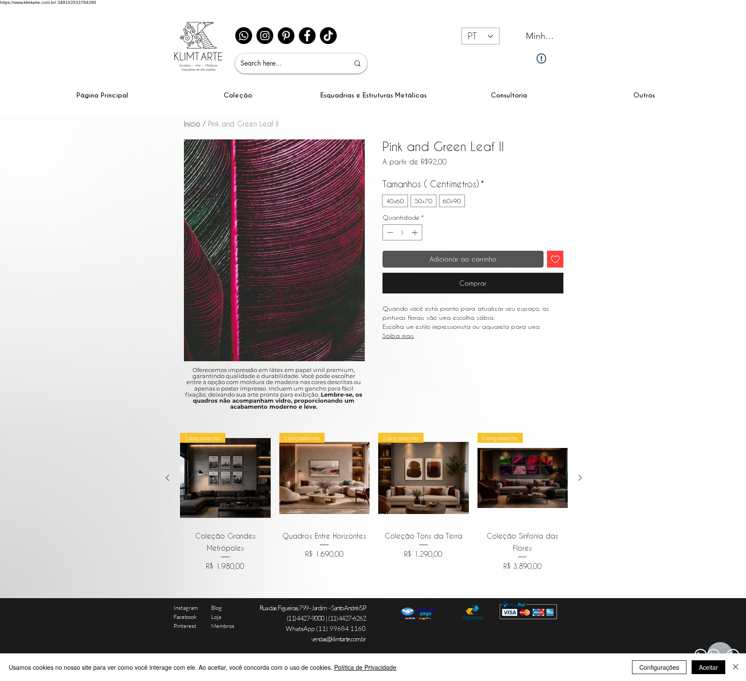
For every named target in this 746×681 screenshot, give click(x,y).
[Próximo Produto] (580, 478)
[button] (238, 95)
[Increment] (415, 232)
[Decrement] (389, 232)
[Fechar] (735, 667)
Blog (216, 607)
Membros (222, 625)
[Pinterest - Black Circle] (286, 35)
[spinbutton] (402, 232)
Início (192, 124)
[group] (373, 502)
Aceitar (708, 667)
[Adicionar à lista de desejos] (555, 259)
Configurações (659, 667)
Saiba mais (398, 335)
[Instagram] (264, 35)
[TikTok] (328, 35)
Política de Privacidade (365, 667)
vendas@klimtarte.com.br (338, 639)
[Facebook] (307, 35)
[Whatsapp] (243, 35)
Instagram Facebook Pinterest (186, 616)
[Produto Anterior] (167, 478)
